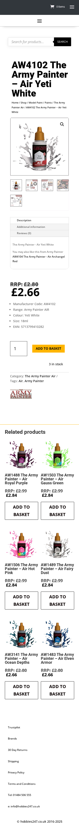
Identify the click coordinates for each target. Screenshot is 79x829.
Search (62, 42)
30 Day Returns (17, 750)
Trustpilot (14, 727)
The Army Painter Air (40, 376)
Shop (24, 102)
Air (21, 381)
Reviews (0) (24, 233)
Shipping (13, 761)
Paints (48, 102)
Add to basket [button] (21, 510)
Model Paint (36, 102)
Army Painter (34, 381)
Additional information (31, 227)
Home (15, 102)
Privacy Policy (16, 772)
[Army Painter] (21, 394)
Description (24, 220)
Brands (12, 738)
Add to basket (48, 348)
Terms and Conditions (22, 784)
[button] (62, 124)
